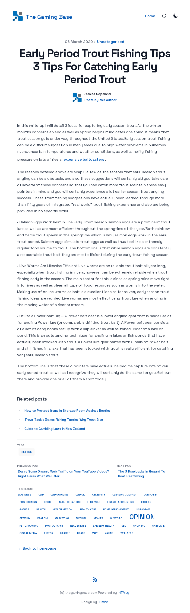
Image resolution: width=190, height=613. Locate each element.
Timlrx (103, 602)
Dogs (47, 502)
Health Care (88, 509)
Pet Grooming (28, 525)
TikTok (48, 533)
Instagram (143, 509)
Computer (150, 494)
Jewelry (24, 518)
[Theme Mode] (175, 15)
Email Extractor (69, 502)
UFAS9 (81, 533)
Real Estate (78, 525)
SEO (123, 525)
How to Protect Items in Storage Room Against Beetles (68, 410)
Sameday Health (103, 525)
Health (41, 509)
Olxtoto (116, 518)
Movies (98, 518)
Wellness (126, 533)
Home (150, 15)
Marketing (62, 518)
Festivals (93, 502)
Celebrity (98, 494)
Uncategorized (110, 41)
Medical (81, 518)
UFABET (65, 533)
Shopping (139, 525)
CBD (41, 494)
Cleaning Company (124, 494)
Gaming (24, 509)
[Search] (164, 16)
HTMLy (124, 592)
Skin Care (158, 525)
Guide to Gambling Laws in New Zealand (55, 429)
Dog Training (28, 502)
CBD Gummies (60, 494)
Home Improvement (116, 509)
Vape (95, 533)
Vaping (109, 533)
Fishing (26, 452)
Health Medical (63, 509)
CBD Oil (80, 494)
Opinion (142, 517)
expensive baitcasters (83, 159)
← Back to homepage (37, 548)
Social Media (28, 533)
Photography (54, 525)
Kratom (42, 518)
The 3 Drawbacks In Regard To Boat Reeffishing (141, 473)
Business (25, 494)
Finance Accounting (120, 502)
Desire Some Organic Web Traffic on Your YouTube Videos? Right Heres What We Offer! (63, 473)
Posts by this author (101, 100)
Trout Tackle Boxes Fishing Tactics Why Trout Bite (64, 419)
